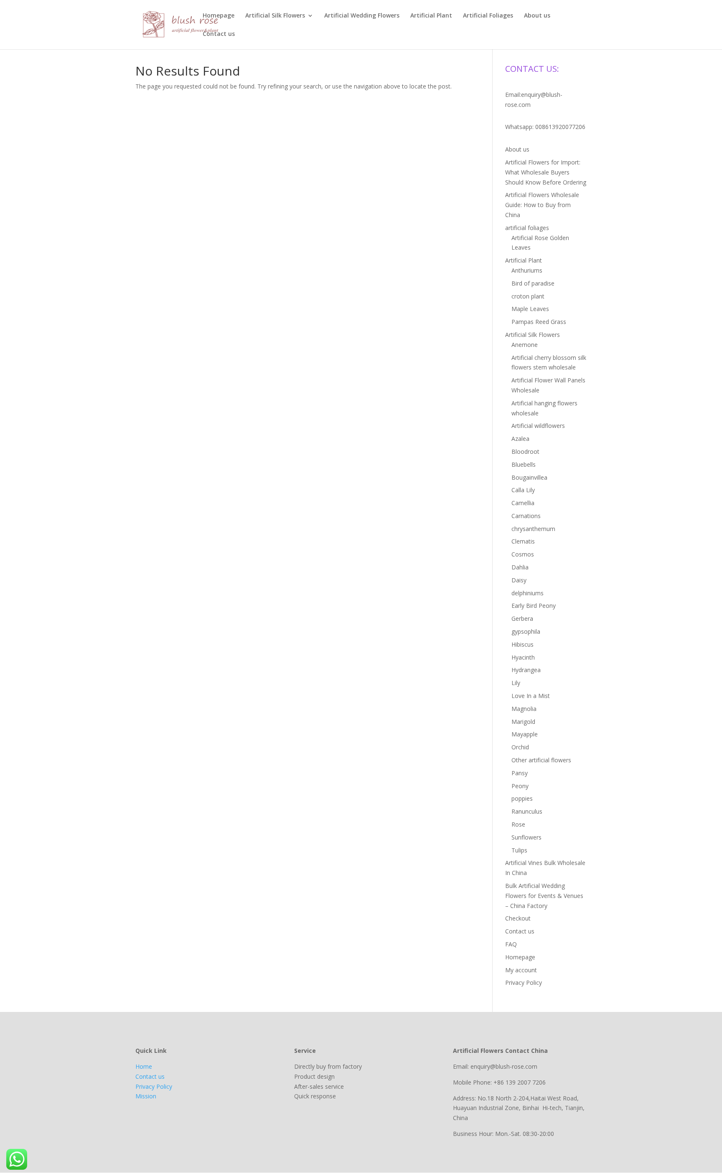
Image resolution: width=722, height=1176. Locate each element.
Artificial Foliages (488, 16)
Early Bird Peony (533, 605)
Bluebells (523, 464)
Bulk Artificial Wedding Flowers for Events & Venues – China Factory (544, 896)
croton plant (527, 296)
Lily (515, 683)
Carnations (526, 516)
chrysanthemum (533, 529)
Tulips (519, 850)
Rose (518, 824)
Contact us (219, 34)
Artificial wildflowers (538, 426)
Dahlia (520, 567)
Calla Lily (523, 490)
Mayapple (524, 734)
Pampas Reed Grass (538, 322)
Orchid (520, 747)
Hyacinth (523, 657)
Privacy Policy (523, 982)
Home (143, 1066)
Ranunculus (526, 811)
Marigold (523, 722)
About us (537, 16)
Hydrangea (526, 670)
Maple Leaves (530, 309)
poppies (522, 798)
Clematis (523, 541)
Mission (145, 1096)
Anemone (524, 345)
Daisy (518, 580)
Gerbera (522, 618)
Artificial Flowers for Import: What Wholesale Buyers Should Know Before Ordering (545, 172)
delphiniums (527, 593)
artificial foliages (527, 228)
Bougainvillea (529, 477)
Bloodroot (525, 451)
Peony (520, 786)
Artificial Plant (431, 16)
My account (521, 970)
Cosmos (522, 554)
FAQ (511, 944)
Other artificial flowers (541, 760)
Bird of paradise (532, 283)
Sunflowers (526, 837)
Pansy (519, 773)
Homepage (218, 16)
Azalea (520, 439)
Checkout (518, 918)
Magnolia (523, 709)
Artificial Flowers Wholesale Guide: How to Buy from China (542, 205)
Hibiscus (522, 644)
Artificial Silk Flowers (275, 16)
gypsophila (525, 631)
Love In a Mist (530, 696)
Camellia (522, 503)
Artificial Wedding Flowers (361, 16)
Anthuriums (526, 270)
